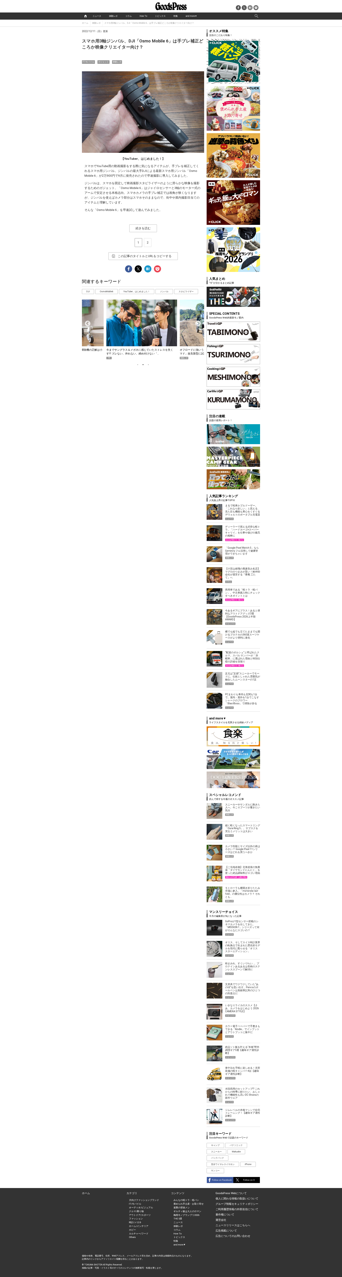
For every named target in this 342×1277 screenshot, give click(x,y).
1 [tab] (137, 364)
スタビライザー (186, 291)
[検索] (256, 16)
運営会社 (221, 1220)
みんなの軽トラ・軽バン (186, 1200)
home (85, 16)
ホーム (85, 23)
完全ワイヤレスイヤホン (223, 1164)
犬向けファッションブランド (144, 1200)
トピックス (160, 16)
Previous (86, 322)
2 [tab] (143, 364)
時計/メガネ (135, 1222)
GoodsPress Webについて (231, 1193)
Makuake (236, 1151)
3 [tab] (148, 364)
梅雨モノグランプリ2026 (186, 1215)
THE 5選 (177, 1218)
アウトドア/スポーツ (140, 1215)
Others (132, 1237)
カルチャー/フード (138, 1233)
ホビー (132, 1230)
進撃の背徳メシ (181, 1207)
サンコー (215, 1170)
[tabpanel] (143, 329)
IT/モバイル (88, 62)
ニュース (97, 16)
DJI (88, 291)
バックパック (217, 1158)
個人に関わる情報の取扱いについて (237, 1198)
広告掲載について (226, 1230)
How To (143, 16)
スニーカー (216, 1151)
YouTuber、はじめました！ (136, 291)
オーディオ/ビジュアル (141, 1207)
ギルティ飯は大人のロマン (187, 1211)
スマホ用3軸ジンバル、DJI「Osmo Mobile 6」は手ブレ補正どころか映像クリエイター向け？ (150, 23)
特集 (175, 16)
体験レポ (113, 16)
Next (196, 322)
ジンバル (164, 291)
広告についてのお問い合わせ (233, 1236)
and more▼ (191, 16)
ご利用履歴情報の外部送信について (237, 1209)
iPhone (248, 1164)
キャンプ (215, 1145)
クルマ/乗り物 (136, 1211)
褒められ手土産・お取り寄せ (188, 1203)
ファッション (136, 1218)
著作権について (225, 1214)
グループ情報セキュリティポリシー (237, 1204)
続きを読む (143, 228)
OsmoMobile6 (106, 291)
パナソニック (236, 1145)
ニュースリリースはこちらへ (233, 1225)
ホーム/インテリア (138, 1226)
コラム (128, 16)
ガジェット (103, 62)
